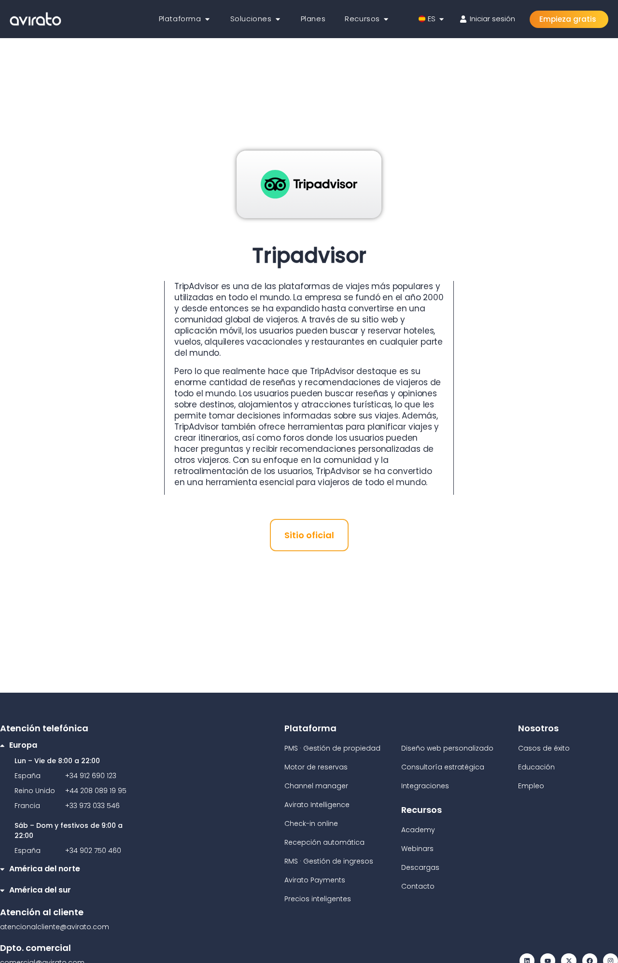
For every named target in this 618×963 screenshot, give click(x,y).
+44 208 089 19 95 (95, 791)
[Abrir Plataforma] (207, 19)
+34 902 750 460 (93, 850)
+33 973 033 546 (92, 805)
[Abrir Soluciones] (277, 19)
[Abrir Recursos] (386, 19)
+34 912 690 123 (90, 776)
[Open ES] (441, 19)
